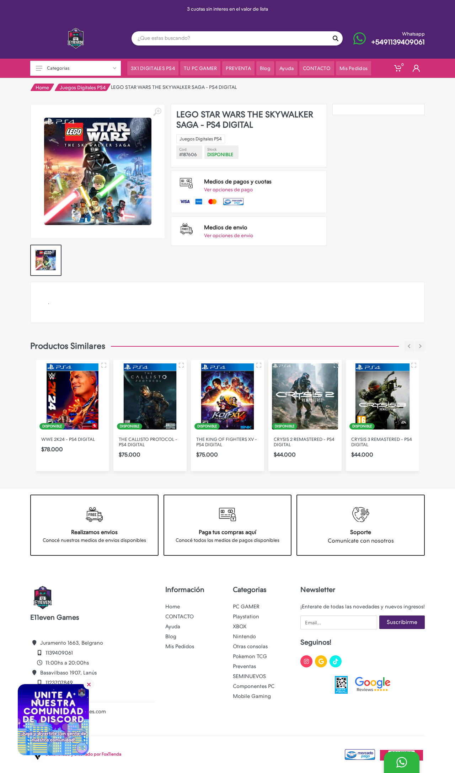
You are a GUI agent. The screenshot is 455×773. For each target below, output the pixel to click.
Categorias (58, 68)
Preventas (244, 666)
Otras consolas (250, 646)
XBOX (239, 626)
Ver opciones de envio (228, 235)
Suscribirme (402, 622)
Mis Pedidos (179, 646)
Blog (170, 636)
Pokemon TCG (250, 656)
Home (42, 87)
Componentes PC (253, 686)
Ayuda (172, 626)
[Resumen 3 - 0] (103, 365)
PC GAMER (246, 606)
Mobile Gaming (252, 696)
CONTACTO (179, 616)
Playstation (246, 616)
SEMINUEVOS (249, 676)
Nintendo (244, 636)
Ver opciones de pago (228, 189)
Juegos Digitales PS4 (83, 87)
